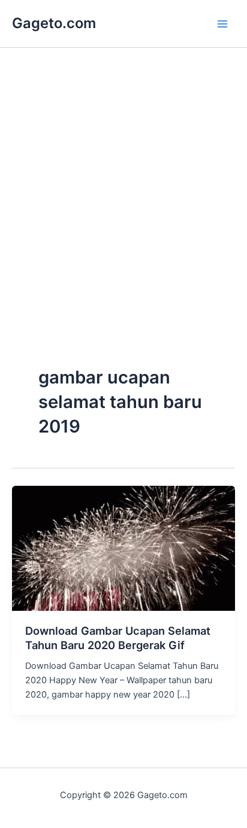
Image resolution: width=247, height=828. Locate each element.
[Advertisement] (123, 232)
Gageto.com (54, 23)
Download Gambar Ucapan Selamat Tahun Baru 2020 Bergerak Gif (117, 638)
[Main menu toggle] (222, 23)
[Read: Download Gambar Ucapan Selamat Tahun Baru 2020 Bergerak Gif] (123, 547)
